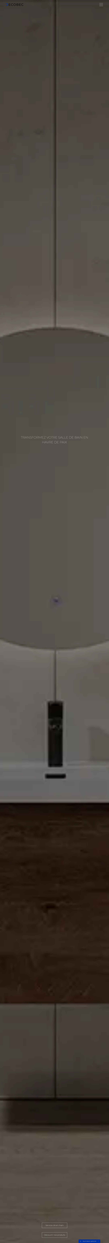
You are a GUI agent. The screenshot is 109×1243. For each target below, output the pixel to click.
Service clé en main (54, 1225)
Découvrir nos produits (54, 1235)
